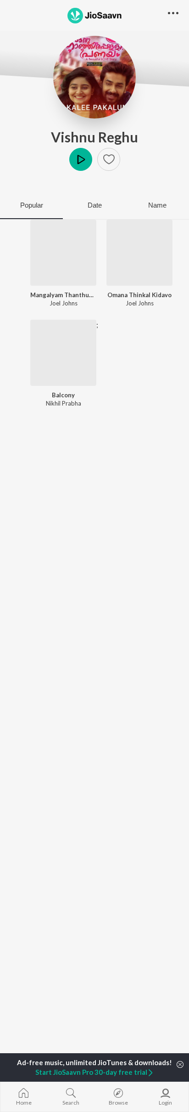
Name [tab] (157, 205)
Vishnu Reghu (94, 137)
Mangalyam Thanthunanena (63, 295)
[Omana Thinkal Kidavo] (139, 253)
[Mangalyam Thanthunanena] (63, 253)
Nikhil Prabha (63, 403)
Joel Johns (64, 303)
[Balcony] (63, 353)
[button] (108, 159)
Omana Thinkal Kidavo (139, 295)
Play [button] (80, 159)
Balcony (63, 395)
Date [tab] (95, 205)
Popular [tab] (31, 205)
